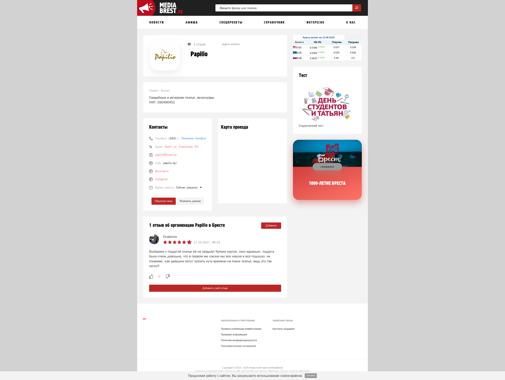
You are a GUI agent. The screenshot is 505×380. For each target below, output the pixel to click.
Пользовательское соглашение (238, 346)
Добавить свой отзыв (215, 288)
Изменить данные (190, 201)
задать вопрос (231, 44)
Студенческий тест (311, 125)
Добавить (271, 225)
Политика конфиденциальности (239, 340)
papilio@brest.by (166, 154)
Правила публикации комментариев (241, 328)
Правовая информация (234, 334)
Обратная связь (164, 201)
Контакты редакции (284, 328)
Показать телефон (193, 138)
